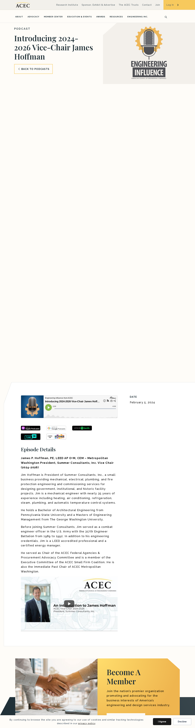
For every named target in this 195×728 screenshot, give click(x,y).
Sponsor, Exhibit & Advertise (98, 5)
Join (157, 5)
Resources (116, 17)
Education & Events (79, 17)
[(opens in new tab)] (31, 436)
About (19, 17)
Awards (100, 17)
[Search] (165, 16)
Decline (182, 721)
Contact (147, 5)
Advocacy (33, 17)
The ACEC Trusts (129, 5)
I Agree (162, 721)
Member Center (53, 17)
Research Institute (67, 5)
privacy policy (86, 723)
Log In (170, 5)
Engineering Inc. (137, 17)
